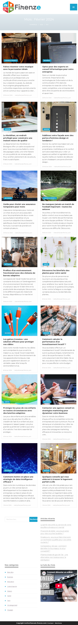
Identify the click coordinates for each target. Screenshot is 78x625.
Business (47, 60)
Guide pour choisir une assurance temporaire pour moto (19, 205)
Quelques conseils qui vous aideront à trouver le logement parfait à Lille (57, 479)
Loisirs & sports (11, 60)
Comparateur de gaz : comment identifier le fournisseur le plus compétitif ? (54, 548)
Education (10, 581)
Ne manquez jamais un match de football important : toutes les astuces (58, 206)
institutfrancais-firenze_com (23, 95)
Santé (46, 264)
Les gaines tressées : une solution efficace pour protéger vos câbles (18, 341)
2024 (41, 24)
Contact (51, 623)
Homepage (33, 24)
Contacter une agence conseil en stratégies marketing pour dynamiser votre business (58, 410)
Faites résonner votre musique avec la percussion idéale (18, 68)
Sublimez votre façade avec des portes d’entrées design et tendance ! (57, 138)
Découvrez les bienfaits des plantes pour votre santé (55, 271)
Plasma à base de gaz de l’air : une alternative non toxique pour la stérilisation (54, 557)
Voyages (10, 610)
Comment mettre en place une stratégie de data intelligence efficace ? (18, 479)
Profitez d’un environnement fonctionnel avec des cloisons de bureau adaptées (19, 273)
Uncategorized (12, 605)
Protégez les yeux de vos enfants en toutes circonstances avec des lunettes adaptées (19, 410)
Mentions (58, 623)
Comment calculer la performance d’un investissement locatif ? (54, 341)
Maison (7, 129)
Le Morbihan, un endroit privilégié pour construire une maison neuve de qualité (17, 138)
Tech (8, 600)
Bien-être (10, 572)
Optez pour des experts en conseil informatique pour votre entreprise (58, 69)
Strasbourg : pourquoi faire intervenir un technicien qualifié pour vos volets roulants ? (56, 539)
